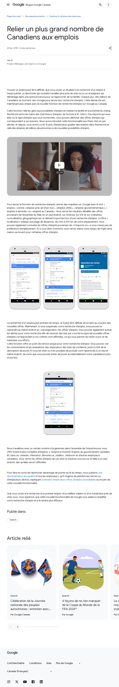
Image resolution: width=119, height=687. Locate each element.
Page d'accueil (14, 16)
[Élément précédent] (10, 626)
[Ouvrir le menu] (8, 4)
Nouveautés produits (35, 16)
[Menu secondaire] (108, 4)
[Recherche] (100, 4)
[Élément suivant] (17, 626)
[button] (110, 48)
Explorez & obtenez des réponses (65, 16)
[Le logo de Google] (12, 653)
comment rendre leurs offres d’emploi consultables (69, 479)
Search (13, 519)
